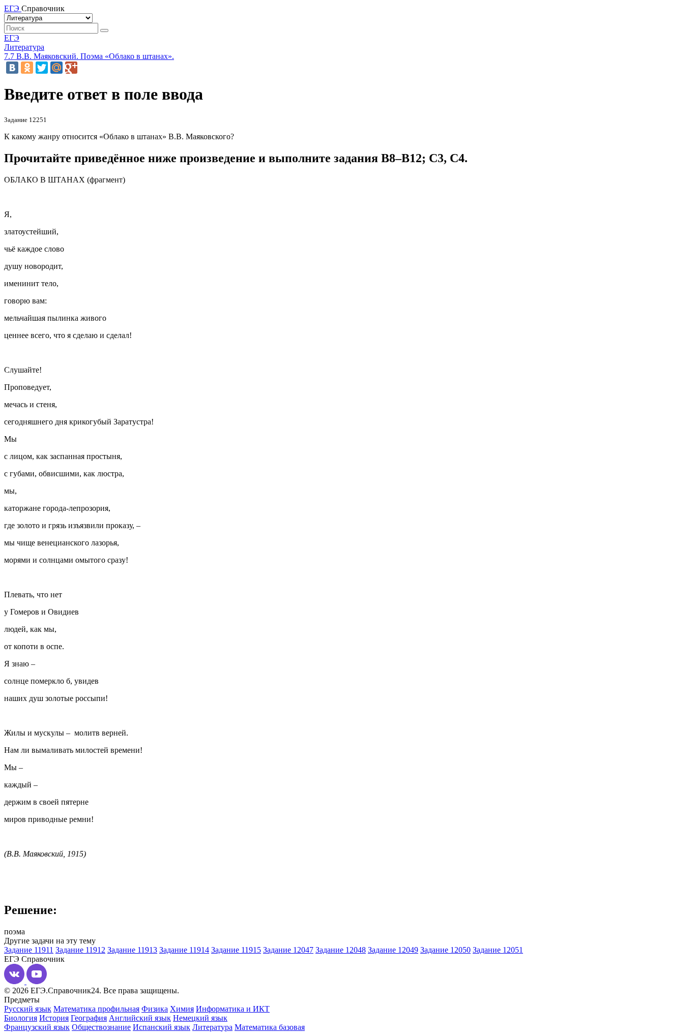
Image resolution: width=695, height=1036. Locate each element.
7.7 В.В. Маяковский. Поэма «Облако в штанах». (89, 56)
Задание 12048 (340, 950)
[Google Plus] (71, 68)
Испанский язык (161, 1027)
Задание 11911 (28, 950)
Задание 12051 (498, 950)
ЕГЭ (11, 38)
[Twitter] (42, 68)
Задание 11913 (132, 950)
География (89, 1018)
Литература (24, 47)
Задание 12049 (393, 950)
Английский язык (140, 1018)
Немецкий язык (200, 1018)
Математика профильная (96, 1008)
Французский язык (37, 1027)
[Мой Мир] (56, 68)
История (54, 1018)
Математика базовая (270, 1027)
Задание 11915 (236, 950)
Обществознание (101, 1027)
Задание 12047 (288, 950)
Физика (154, 1008)
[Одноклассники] (27, 68)
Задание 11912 (80, 950)
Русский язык (27, 1008)
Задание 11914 (184, 950)
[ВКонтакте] (12, 68)
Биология (20, 1018)
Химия (182, 1008)
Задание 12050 (445, 950)
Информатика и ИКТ (233, 1008)
